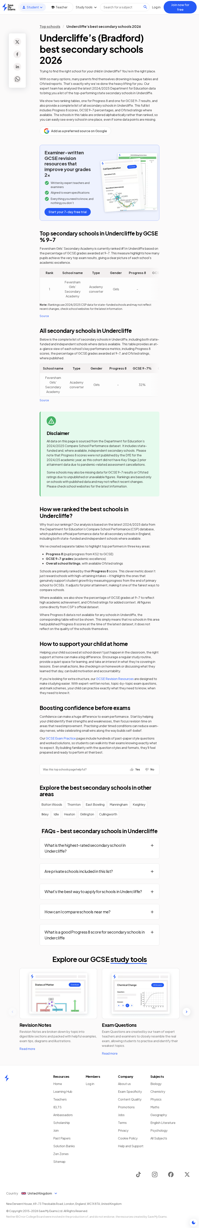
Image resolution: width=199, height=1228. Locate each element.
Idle (56, 814)
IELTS (57, 1107)
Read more (27, 1049)
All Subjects (158, 1138)
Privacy (123, 1130)
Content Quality (129, 1099)
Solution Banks (64, 1146)
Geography (158, 1115)
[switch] (193, 1222)
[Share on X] (17, 42)
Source (44, 316)
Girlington (87, 814)
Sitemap (59, 1161)
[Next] (186, 1012)
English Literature (162, 1123)
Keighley (139, 804)
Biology (155, 1084)
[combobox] (125, 7)
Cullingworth (108, 814)
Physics (155, 1099)
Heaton (69, 814)
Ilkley (45, 814)
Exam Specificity (130, 1091)
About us (124, 1084)
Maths (154, 1107)
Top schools (50, 26)
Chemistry (157, 1091)
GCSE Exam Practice (61, 738)
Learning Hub (62, 1091)
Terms (122, 1123)
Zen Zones (61, 1154)
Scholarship (61, 1123)
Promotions (126, 1107)
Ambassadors (63, 1115)
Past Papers (62, 1138)
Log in (90, 1084)
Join (56, 1130)
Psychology (159, 1130)
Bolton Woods (51, 804)
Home (57, 1084)
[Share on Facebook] (17, 54)
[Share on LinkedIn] (17, 67)
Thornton (74, 804)
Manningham (119, 804)
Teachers (60, 1099)
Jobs (121, 1115)
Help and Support (130, 1146)
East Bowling (95, 804)
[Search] (145, 7)
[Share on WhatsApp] (17, 79)
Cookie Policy (128, 1138)
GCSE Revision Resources (115, 679)
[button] (99, 848)
